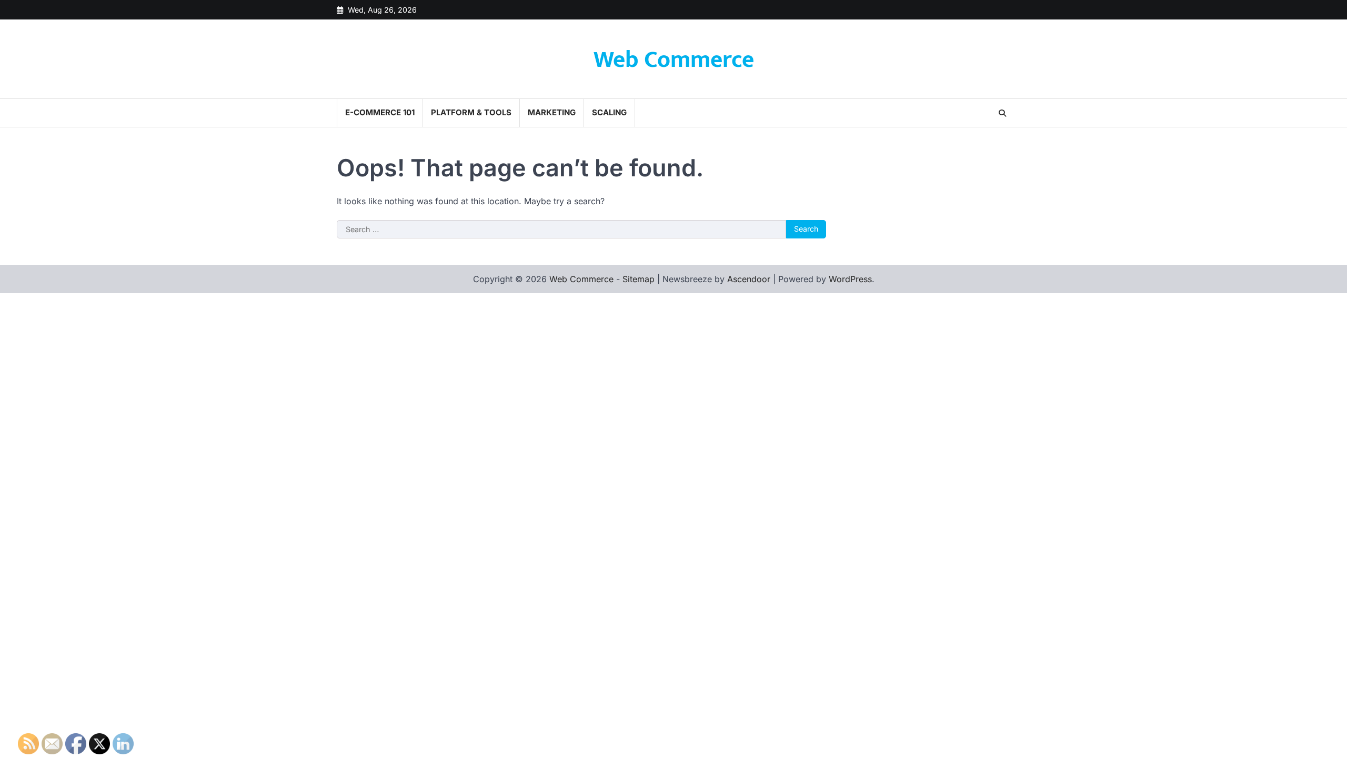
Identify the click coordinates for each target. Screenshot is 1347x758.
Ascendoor (748, 279)
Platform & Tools (471, 112)
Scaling (609, 112)
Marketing (552, 112)
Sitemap (638, 279)
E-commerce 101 (380, 112)
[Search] (1002, 113)
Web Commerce (674, 59)
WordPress (850, 279)
